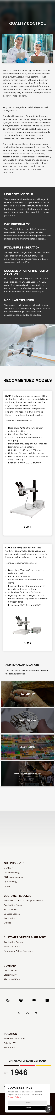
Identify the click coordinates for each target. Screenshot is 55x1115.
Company (10, 966)
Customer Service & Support (25, 937)
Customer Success (17, 896)
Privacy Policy (14, 1097)
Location (10, 1034)
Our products (14, 863)
